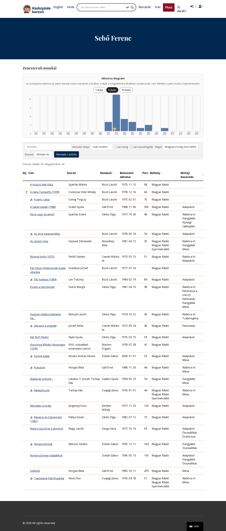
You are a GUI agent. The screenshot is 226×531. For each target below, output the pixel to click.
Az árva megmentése (47, 234)
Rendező (106, 173)
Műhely (156, 173)
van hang (122, 146)
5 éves (112, 90)
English (58, 7)
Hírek (70, 7)
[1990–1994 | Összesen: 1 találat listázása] (140, 129)
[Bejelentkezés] (192, 6)
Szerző (72, 173)
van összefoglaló (143, 146)
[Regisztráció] (200, 6)
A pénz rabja (42, 199)
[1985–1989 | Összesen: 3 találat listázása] (132, 126)
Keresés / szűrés (66, 154)
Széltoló (35, 471)
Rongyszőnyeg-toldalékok (46, 455)
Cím (32, 173)
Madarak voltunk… (41, 379)
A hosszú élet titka (41, 184)
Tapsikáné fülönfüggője (49, 478)
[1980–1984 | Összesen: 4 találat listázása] (124, 125)
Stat (158, 7)
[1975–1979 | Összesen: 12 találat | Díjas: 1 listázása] (116, 113)
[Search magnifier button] (132, 7)
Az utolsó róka (39, 241)
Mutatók (144, 7)
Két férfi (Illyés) (39, 337)
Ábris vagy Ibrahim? (42, 214)
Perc (146, 173)
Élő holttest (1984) (45, 279)
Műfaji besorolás (192, 175)
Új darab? (181, 9)
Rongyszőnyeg (43, 444)
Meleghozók (42, 390)
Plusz (168, 7)
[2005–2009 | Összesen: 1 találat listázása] (164, 129)
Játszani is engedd (45, 326)
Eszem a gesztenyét (42, 287)
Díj (25, 173)
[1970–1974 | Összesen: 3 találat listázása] (108, 126)
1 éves (99, 90)
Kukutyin (39, 367)
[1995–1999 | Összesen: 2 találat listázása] (148, 128)
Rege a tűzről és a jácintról (46, 428)
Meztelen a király (40, 406)
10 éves (126, 90)
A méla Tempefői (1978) (44, 192)
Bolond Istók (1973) (42, 256)
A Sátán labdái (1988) (43, 207)
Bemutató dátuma (131, 175)
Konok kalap (42, 356)
